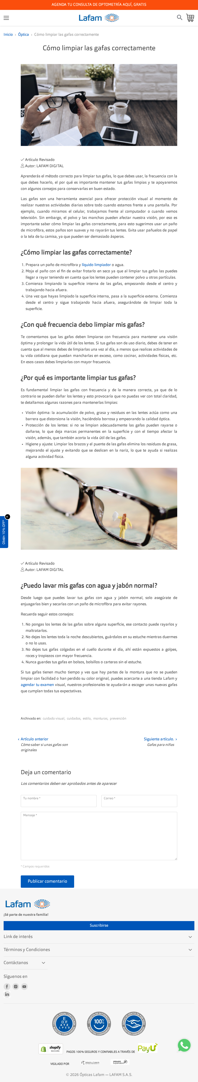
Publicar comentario (47, 881)
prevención (118, 718)
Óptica (23, 35)
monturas (100, 718)
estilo (87, 718)
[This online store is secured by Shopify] (51, 1053)
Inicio (8, 35)
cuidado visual (53, 718)
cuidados (73, 718)
